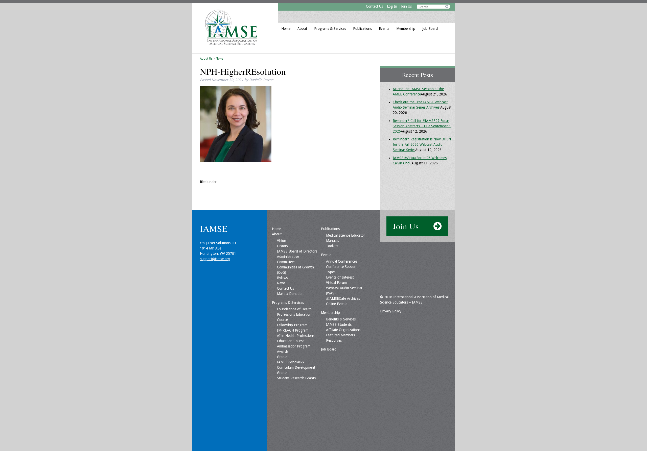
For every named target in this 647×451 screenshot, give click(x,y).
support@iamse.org (215, 259)
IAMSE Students (339, 324)
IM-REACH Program (292, 330)
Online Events (336, 304)
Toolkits (332, 246)
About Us (206, 58)
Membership (405, 29)
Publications (362, 29)
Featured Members (340, 335)
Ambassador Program (293, 346)
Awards (282, 351)
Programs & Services (330, 29)
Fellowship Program (292, 325)
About (302, 29)
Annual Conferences (341, 261)
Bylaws (282, 278)
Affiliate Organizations (343, 330)
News (219, 58)
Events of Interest (340, 277)
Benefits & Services (341, 319)
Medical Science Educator (345, 235)
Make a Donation (290, 294)
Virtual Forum (336, 283)
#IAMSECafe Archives (343, 298)
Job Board (430, 29)
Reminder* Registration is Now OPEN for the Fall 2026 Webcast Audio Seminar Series (422, 144)
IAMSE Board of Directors (297, 251)
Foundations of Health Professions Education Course (294, 314)
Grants (282, 357)
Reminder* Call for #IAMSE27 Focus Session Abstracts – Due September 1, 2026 (422, 126)
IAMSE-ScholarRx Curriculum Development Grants (296, 367)
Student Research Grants (296, 378)
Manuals (332, 241)
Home (285, 29)
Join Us (406, 6)
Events (384, 29)
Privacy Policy (390, 311)
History (282, 246)
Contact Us (374, 6)
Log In (392, 6)
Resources (334, 340)
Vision (281, 241)
